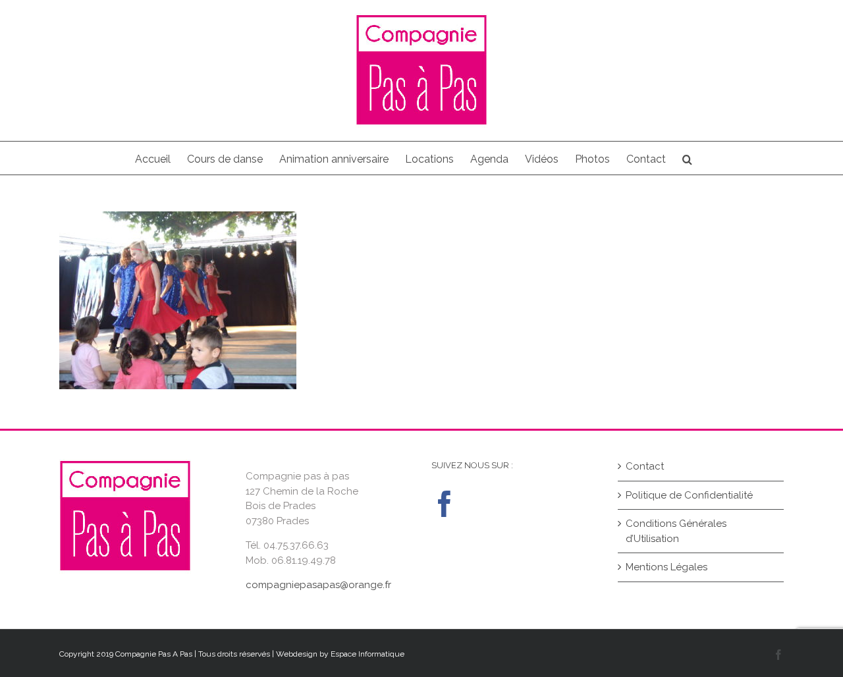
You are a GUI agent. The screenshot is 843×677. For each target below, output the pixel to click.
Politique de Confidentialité (689, 495)
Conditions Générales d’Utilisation (676, 531)
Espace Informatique (367, 654)
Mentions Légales (666, 567)
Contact (645, 466)
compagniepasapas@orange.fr (318, 585)
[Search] (687, 158)
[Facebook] (444, 504)
